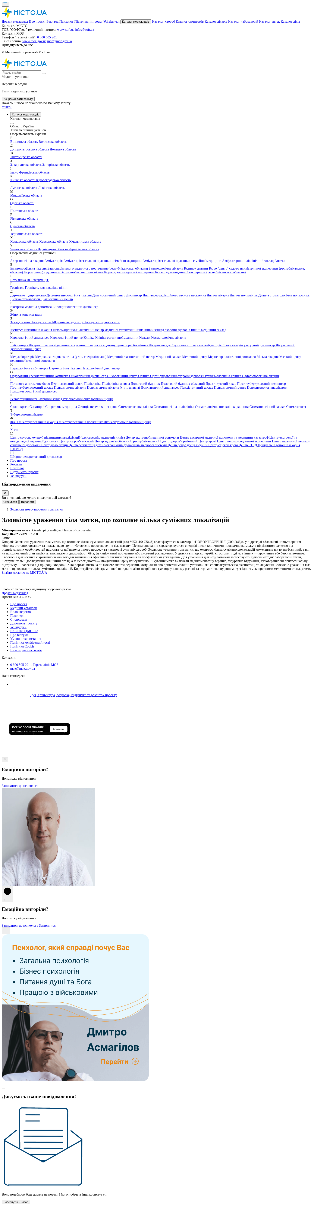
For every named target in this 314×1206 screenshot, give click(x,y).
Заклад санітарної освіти (102, 322)
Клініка (89, 337)
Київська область (23, 180)
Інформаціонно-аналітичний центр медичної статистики (94, 330)
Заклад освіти (20, 322)
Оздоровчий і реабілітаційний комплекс (39, 376)
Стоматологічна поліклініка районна (222, 406)
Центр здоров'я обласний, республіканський (127, 441)
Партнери (17, 615)
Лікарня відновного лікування (63, 345)
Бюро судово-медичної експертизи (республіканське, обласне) (200, 272)
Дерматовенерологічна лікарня (69, 295)
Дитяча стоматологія (25, 299)
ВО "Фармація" (38, 280)
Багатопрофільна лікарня (28, 268)
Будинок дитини (196, 268)
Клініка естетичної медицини (117, 337)
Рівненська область (24, 218)
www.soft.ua (65, 29)
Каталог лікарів (216, 21)
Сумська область (22, 226)
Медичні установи (23, 608)
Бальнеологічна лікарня (166, 268)
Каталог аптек (269, 21)
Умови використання (25, 638)
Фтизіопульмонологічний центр (127, 422)
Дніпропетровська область (30, 149)
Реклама (53, 21)
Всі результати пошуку (18, 99)
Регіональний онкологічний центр (88, 399)
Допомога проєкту (23, 623)
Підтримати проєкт (88, 21)
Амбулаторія (53, 260)
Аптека (279, 260)
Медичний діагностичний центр (131, 357)
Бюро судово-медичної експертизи (129, 272)
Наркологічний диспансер (100, 368)
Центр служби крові (223, 445)
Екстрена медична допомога (31, 307)
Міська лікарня (268, 357)
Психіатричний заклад (197, 387)
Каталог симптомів (190, 21)
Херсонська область (54, 241)
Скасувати (10, 501)
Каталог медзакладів (136, 21)
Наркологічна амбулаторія (29, 368)
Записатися (47, 925)
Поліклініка (93, 383)
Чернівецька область (53, 249)
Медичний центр (195, 357)
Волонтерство (20, 612)
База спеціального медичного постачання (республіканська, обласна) (98, 268)
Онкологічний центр (122, 376)
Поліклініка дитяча (116, 383)
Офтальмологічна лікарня (260, 376)
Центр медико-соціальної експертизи (244, 441)
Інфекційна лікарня (38, 330)
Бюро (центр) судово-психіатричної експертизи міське (64, 272)
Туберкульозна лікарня (26, 414)
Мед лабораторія (22, 357)
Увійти (7, 107)
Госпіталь (17, 287)
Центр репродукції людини (188, 445)
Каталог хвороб (163, 21)
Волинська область (52, 141)
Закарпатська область (26, 164)
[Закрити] (5, 493)
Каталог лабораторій (243, 21)
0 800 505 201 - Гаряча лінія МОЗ (34, 664)
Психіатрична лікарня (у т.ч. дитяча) (114, 387)
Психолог (66, 21)
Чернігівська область (84, 249)
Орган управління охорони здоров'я (176, 376)
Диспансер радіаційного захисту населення (175, 295)
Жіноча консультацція (26, 314)
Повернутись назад (15, 1202)
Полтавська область (24, 211)
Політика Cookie (22, 646)
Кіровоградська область (53, 180)
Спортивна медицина (61, 406)
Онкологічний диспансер (88, 376)
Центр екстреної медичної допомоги (153, 437)
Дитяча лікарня (218, 295)
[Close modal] (3, 1088)
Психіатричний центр (230, 387)
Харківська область (24, 241)
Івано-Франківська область (30, 172)
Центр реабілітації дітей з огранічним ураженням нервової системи (118, 445)
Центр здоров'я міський (77, 441)
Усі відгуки (111, 21)
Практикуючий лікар (221, 383)
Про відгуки (19, 635)
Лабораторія (19, 345)
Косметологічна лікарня (168, 337)
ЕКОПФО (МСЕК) (24, 631)
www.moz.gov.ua (34, 41)
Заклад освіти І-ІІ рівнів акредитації (57, 322)
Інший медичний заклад (208, 330)
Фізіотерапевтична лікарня (39, 422)
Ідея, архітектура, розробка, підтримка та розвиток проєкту (73, 695)
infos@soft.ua (84, 29)
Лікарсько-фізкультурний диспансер (249, 345)
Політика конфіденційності (30, 642)
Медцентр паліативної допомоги (232, 357)
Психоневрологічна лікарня (267, 387)
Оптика (144, 376)
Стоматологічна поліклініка (174, 406)
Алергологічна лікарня (27, 260)
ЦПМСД (16, 449)
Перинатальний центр (67, 383)
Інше (140, 330)
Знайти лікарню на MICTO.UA (24, 572)
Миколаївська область (26, 195)
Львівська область (51, 188)
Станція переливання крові (98, 406)
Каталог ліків (290, 21)
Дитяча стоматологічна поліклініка (284, 295)
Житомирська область (26, 157)
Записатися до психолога (20, 785)
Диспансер (134, 295)
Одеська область (22, 203)
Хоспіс (15, 430)
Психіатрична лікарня (70, 387)
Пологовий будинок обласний (183, 383)
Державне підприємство (28, 295)
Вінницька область (24, 141)
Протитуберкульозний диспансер (261, 383)
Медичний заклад (169, 357)
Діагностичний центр (57, 299)
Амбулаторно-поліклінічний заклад (248, 260)
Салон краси (19, 406)
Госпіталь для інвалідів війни (46, 287)
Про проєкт (37, 21)
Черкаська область (24, 249)
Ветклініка (18, 280)
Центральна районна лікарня (279, 445)
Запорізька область (56, 164)
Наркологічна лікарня (65, 368)
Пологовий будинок (146, 383)
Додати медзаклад (15, 21)
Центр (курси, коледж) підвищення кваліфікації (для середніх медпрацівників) (68, 437)
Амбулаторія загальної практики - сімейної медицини (102, 260)
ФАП (14, 422)
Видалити (27, 501)
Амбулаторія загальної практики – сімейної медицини (182, 260)
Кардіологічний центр (67, 337)
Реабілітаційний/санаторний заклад (36, 399)
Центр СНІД (248, 445)
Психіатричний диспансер (160, 387)
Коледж (145, 337)
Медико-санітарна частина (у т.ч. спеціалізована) (71, 357)
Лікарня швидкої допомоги (169, 345)
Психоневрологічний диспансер (33, 391)
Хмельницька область (85, 241)
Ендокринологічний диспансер (75, 307)
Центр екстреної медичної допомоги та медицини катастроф (224, 437)
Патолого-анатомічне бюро (30, 383)
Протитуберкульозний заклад (32, 387)
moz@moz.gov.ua (59, 41)
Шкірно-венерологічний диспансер (36, 456)
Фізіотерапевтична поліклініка (81, 422)
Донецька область (63, 149)
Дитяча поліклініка (244, 295)
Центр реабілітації (55, 445)
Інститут (17, 330)
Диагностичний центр (109, 295)
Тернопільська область (26, 234)
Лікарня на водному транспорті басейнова (117, 345)
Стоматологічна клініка (136, 406)
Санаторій (37, 406)
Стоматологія (296, 406)
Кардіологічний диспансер (30, 337)
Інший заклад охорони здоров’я (167, 330)
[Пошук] (43, 73)
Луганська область (24, 188)
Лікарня (35, 345)
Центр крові (207, 441)
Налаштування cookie (26, 650)
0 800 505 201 (47, 37)
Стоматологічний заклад (267, 406)
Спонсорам (18, 619)
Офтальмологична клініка (222, 376)
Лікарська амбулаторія (205, 345)
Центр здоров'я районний (179, 441)
